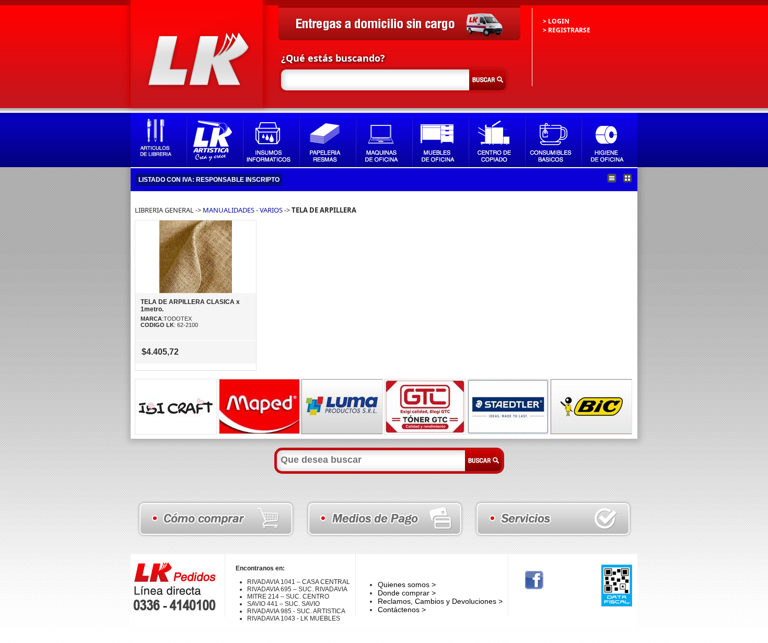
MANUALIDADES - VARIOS (243, 210)
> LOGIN (556, 21)
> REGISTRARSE (566, 30)
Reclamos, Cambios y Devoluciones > (440, 601)
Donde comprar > (407, 593)
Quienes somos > (407, 584)
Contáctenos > (402, 609)
